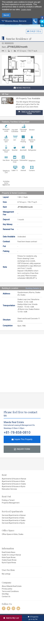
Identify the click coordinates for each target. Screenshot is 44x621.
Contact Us (6, 596)
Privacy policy (7, 589)
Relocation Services (9, 489)
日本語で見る (35, 31)
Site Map (5, 594)
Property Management (10, 503)
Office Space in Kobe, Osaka (12, 534)
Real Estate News (8, 552)
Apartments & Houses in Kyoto (13, 486)
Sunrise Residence (11, 24)
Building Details (32, 288)
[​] (4, 608)
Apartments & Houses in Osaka (14, 484)
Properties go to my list (33, 618)
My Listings (6, 574)
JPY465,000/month (13, 46)
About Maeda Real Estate (12, 586)
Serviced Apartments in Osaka (13, 520)
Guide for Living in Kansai (11, 555)
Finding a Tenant (8, 500)
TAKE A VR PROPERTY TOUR (31, 112)
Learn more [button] (26, 9)
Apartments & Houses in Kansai (14, 479)
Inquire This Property (23, 439)
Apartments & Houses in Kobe (13, 481)
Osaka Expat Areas (9, 560)
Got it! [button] (6, 15)
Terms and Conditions (10, 591)
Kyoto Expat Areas (9, 563)
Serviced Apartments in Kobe (13, 518)
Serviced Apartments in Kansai (14, 515)
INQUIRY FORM (23, 449)
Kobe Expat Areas (9, 557)
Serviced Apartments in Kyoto (13, 523)
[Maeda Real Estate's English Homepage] (14, 21)
